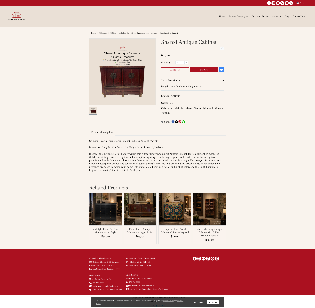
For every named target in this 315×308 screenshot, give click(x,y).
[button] (300, 3)
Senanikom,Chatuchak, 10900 (138, 265)
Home (93, 33)
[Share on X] (176, 121)
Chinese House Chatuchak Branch (106, 289)
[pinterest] (282, 3)
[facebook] (269, 3)
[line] (287, 3)
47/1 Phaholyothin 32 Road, (138, 262)
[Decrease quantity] (177, 62)
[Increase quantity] (186, 62)
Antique (175, 95)
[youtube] (278, 3)
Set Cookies (198, 302)
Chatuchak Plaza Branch (100, 258)
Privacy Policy (168, 301)
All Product (103, 33)
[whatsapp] (291, 3)
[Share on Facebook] (173, 121)
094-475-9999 (97, 282)
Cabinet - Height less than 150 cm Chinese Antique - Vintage (133, 33)
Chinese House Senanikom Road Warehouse (148, 289)
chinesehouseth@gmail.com (105, 286)
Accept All (213, 302)
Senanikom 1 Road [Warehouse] (141, 258)
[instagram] (273, 3)
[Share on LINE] (183, 121)
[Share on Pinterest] (179, 121)
